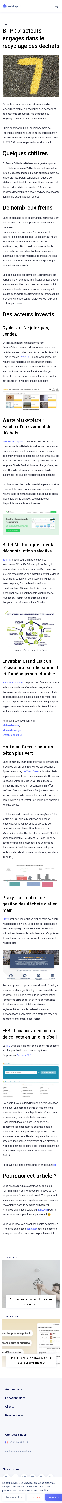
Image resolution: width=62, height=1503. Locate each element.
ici (54, 1164)
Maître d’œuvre (11, 725)
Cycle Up (25, 357)
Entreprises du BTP (13, 734)
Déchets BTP (23, 1055)
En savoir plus (14, 1497)
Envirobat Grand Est (13, 682)
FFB (8, 1045)
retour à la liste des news (19, 1258)
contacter (32, 1228)
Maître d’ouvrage (12, 730)
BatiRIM (7, 559)
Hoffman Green (31, 771)
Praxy (6, 919)
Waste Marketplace (13, 441)
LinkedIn (43, 1209)
